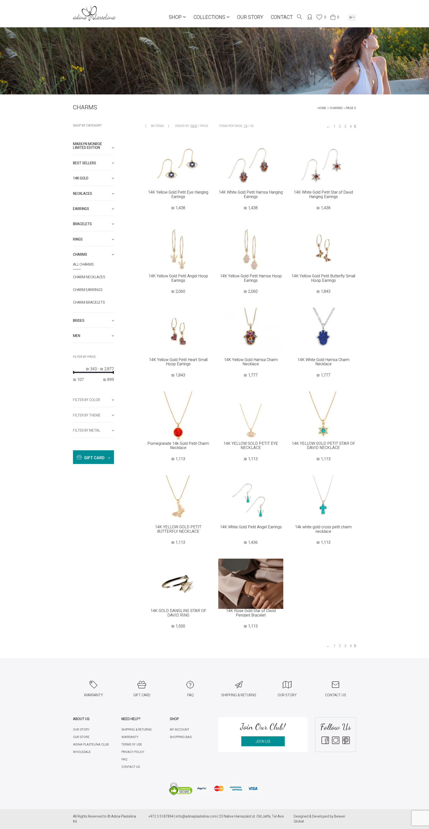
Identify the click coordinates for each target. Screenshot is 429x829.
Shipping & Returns (136, 729)
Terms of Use (131, 744)
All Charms (83, 264)
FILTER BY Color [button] (86, 400)
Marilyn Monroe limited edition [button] (87, 145)
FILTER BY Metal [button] (86, 430)
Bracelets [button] (82, 224)
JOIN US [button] (262, 742)
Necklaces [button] (82, 193)
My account (179, 729)
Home (322, 108)
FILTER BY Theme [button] (87, 415)
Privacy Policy (132, 752)
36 (251, 126)
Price (204, 126)
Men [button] (76, 335)
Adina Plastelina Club (91, 744)
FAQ (124, 759)
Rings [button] (78, 239)
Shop (176, 17)
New (194, 126)
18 (245, 126)
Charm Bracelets (89, 302)
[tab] (93, 146)
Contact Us (130, 767)
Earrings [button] (81, 208)
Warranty (129, 737)
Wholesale (82, 752)
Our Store (81, 737)
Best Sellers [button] (84, 163)
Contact (282, 17)
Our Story (250, 17)
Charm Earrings (88, 290)
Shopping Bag (181, 737)
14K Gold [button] (80, 178)
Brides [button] (78, 320)
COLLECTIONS (209, 17)
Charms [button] (80, 254)
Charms (336, 108)
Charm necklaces (89, 277)
